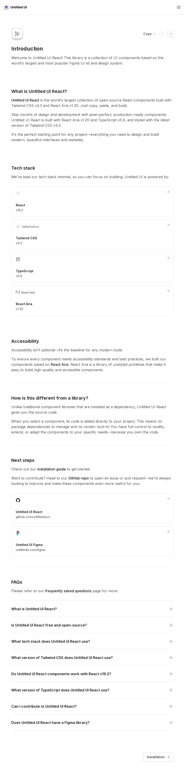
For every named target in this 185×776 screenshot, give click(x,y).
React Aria (59, 364)
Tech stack (23, 168)
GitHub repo (78, 478)
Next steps (23, 460)
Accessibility (25, 341)
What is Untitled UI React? (39, 91)
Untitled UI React (25, 100)
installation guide (51, 469)
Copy (147, 34)
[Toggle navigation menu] (178, 7)
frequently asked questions (68, 591)
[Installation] (170, 34)
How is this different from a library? (49, 398)
